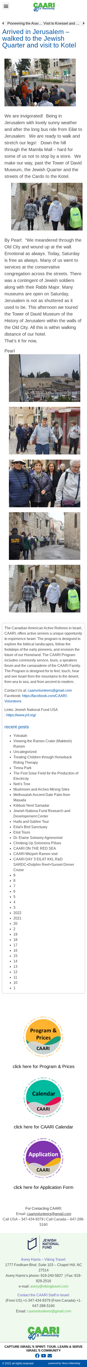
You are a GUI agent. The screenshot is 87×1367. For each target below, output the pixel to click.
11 (15, 977)
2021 (17, 918)
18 (15, 940)
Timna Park (22, 768)
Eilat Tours (21, 832)
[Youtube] (43, 1356)
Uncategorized (25, 752)
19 (15, 934)
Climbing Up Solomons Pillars (37, 843)
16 (15, 950)
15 (15, 956)
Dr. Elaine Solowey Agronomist (37, 838)
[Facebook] (37, 1356)
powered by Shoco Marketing (64, 1363)
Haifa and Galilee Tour (31, 821)
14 (15, 961)
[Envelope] (50, 1356)
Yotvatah (20, 736)
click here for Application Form (43, 1187)
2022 (17, 913)
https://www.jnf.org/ (21, 715)
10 (15, 983)
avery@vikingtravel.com (49, 1286)
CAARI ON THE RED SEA (34, 848)
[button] (6, 6)
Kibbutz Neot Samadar (31, 805)
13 (15, 966)
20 (15, 924)
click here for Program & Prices (44, 1066)
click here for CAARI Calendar (43, 1126)
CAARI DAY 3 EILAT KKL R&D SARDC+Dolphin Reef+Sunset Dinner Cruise (43, 864)
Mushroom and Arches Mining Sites (41, 789)
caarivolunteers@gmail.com (50, 690)
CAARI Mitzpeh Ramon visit (35, 854)
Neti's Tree (21, 784)
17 (15, 945)
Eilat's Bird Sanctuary (30, 827)
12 (15, 972)
